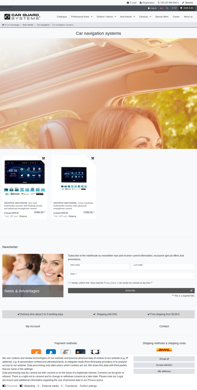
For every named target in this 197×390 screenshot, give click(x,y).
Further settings (88, 386)
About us (188, 16)
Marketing (29, 386)
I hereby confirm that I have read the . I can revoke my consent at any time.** (111, 283)
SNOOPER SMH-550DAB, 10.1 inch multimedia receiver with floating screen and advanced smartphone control (23, 206)
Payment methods (65, 343)
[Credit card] (80, 353)
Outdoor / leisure (105, 16)
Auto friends (126, 16)
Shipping (23, 216)
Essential (12, 386)
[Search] (167, 8)
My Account (33, 326)
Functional (71, 386)
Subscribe (130, 290)
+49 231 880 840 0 (169, 2)
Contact (164, 326)
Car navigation (43, 25)
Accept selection (164, 365)
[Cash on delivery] (95, 353)
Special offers (162, 16)
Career (176, 16)
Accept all (164, 359)
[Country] (161, 8)
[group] (24, 177)
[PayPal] (51, 353)
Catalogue (62, 16)
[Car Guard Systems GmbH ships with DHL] (164, 349)
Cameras (144, 16)
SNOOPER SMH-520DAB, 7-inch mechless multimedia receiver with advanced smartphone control (73, 206)
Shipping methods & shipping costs (164, 343)
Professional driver (80, 16)
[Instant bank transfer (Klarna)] (36, 353)
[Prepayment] (66, 353)
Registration (149, 2)
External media (50, 386)
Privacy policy (95, 380)
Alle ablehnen (164, 371)
